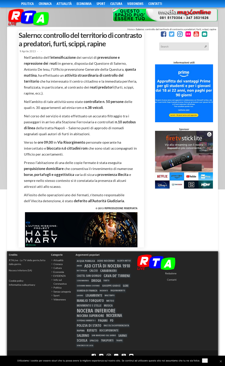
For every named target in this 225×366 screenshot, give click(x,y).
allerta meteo (124, 260)
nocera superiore (90, 315)
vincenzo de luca (85, 345)
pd (111, 320)
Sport (101, 3)
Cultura (116, 3)
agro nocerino (106, 260)
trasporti (107, 340)
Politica (27, 3)
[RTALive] (34, 17)
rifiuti (92, 330)
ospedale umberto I (86, 320)
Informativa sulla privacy (22, 284)
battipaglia (82, 270)
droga (96, 280)
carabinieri (108, 270)
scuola (82, 340)
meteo (110, 300)
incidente (104, 290)
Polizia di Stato (89, 325)
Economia (84, 3)
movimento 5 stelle (89, 305)
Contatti (155, 3)
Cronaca (45, 3)
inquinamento (117, 290)
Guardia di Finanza (87, 290)
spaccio (94, 340)
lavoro (80, 295)
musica (108, 305)
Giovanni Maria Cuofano (88, 285)
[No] (220, 361)
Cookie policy (16, 280)
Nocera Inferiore (96, 310)
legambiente (94, 295)
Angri (79, 265)
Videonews (135, 3)
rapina (81, 330)
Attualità (64, 3)
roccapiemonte (108, 330)
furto (106, 280)
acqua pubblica (86, 261)
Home (130, 29)
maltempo (110, 295)
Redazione (170, 273)
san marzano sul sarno (104, 335)
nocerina (114, 315)
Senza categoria (62, 291)
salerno (83, 335)
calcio (93, 271)
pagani (103, 320)
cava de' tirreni (117, 276)
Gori (125, 286)
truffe (119, 340)
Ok (204, 360)
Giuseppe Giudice (111, 285)
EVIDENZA (59, 275)
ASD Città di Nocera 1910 (107, 266)
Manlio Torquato (90, 300)
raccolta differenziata (116, 325)
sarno (122, 335)
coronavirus (83, 280)
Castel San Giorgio (89, 276)
